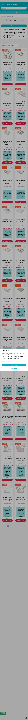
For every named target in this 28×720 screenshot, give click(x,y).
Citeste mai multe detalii (8, 361)
